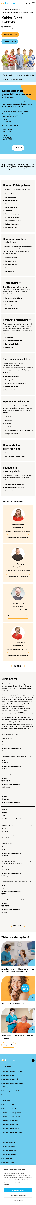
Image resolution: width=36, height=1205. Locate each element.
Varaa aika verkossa (11, 35)
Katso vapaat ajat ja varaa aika (19, 538)
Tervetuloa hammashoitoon (9, 9)
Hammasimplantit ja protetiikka (14, 240)
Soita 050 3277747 (10, 42)
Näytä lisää (17, 666)
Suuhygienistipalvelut (15, 358)
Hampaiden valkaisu (14, 401)
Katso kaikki (8, 1045)
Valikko (28, 3)
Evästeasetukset (18, 1201)
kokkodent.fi (18, 148)
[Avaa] (31, 739)
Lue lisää (6, 1184)
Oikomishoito (10, 282)
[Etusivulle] (8, 3)
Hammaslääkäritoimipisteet (9, 12)
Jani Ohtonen (18, 564)
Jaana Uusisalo (18, 524)
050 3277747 (6, 121)
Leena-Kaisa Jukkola (18, 642)
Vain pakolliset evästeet (18, 1195)
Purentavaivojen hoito (15, 319)
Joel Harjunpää (18, 603)
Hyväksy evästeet (18, 1190)
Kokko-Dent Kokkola (27, 12)
